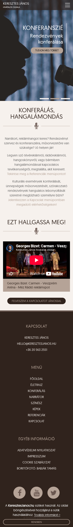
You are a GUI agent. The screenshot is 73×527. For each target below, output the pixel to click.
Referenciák (36, 415)
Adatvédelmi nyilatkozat (36, 450)
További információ (46, 515)
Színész (36, 403)
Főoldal (36, 379)
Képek (36, 409)
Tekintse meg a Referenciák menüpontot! (36, 174)
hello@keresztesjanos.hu (36, 344)
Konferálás (36, 391)
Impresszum (36, 456)
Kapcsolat (36, 421)
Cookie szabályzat (37, 462)
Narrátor (36, 397)
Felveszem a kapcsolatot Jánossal (36, 301)
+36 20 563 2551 (36, 350)
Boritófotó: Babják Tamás (36, 468)
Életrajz (36, 385)
